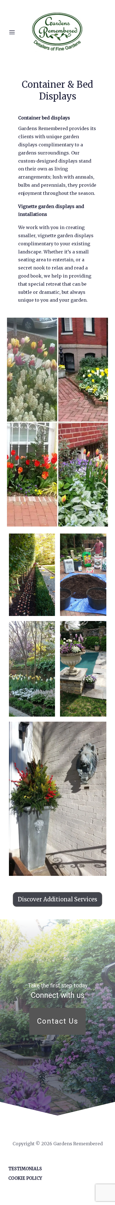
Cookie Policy (25, 1178)
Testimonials (25, 1168)
